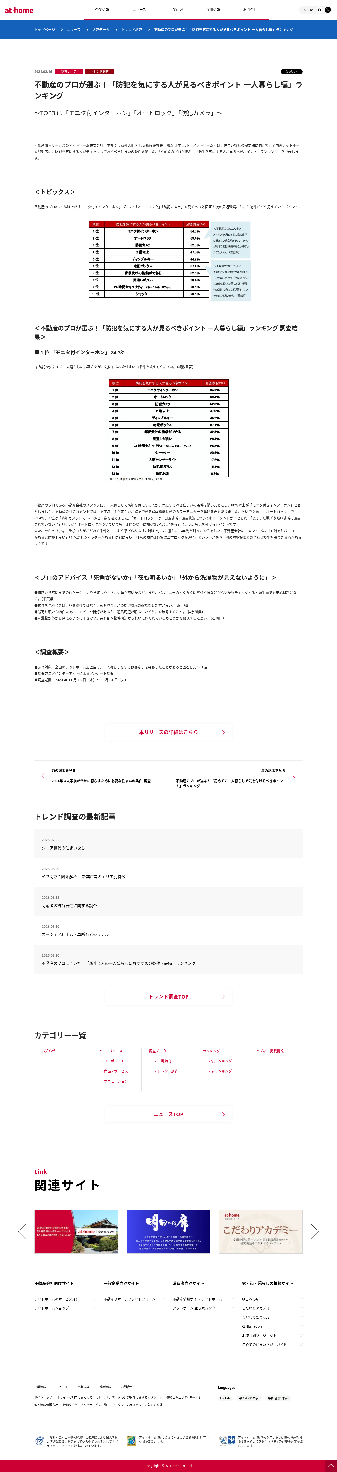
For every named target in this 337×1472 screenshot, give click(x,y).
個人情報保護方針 (46, 1405)
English (225, 1398)
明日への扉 (250, 1299)
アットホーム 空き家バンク (194, 1308)
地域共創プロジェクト (259, 1335)
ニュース (139, 9)
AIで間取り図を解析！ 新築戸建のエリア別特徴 (83, 876)
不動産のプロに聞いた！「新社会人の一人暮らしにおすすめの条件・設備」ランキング (119, 963)
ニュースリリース (109, 1050)
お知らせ (49, 1050)
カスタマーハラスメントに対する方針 (137, 1405)
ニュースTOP (168, 1114)
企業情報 (102, 9)
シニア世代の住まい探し (81, 848)
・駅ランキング (220, 1061)
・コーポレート (112, 1061)
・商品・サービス (114, 1071)
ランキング (211, 1050)
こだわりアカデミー (257, 1308)
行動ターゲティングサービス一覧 (85, 1405)
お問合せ (250, 9)
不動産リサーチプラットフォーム (129, 1299)
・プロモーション (114, 1081)
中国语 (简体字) (278, 1398)
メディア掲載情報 (270, 1050)
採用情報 (105, 1387)
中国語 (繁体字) (249, 1398)
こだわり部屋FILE (255, 1317)
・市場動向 (162, 1061)
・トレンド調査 (166, 1071)
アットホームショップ (51, 1308)
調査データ (157, 1050)
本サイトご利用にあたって (74, 1398)
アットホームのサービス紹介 (56, 1299)
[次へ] (314, 1231)
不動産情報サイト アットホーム (197, 1299)
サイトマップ (43, 1398)
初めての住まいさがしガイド (264, 1344)
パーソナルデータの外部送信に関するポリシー (128, 1398)
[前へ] (23, 1231)
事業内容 (176, 9)
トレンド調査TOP (168, 996)
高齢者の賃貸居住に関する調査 (83, 905)
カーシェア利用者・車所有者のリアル (79, 934)
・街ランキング (220, 1071)
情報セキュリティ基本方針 (184, 1398)
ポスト (293, 71)
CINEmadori (252, 1326)
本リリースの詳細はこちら (168, 732)
